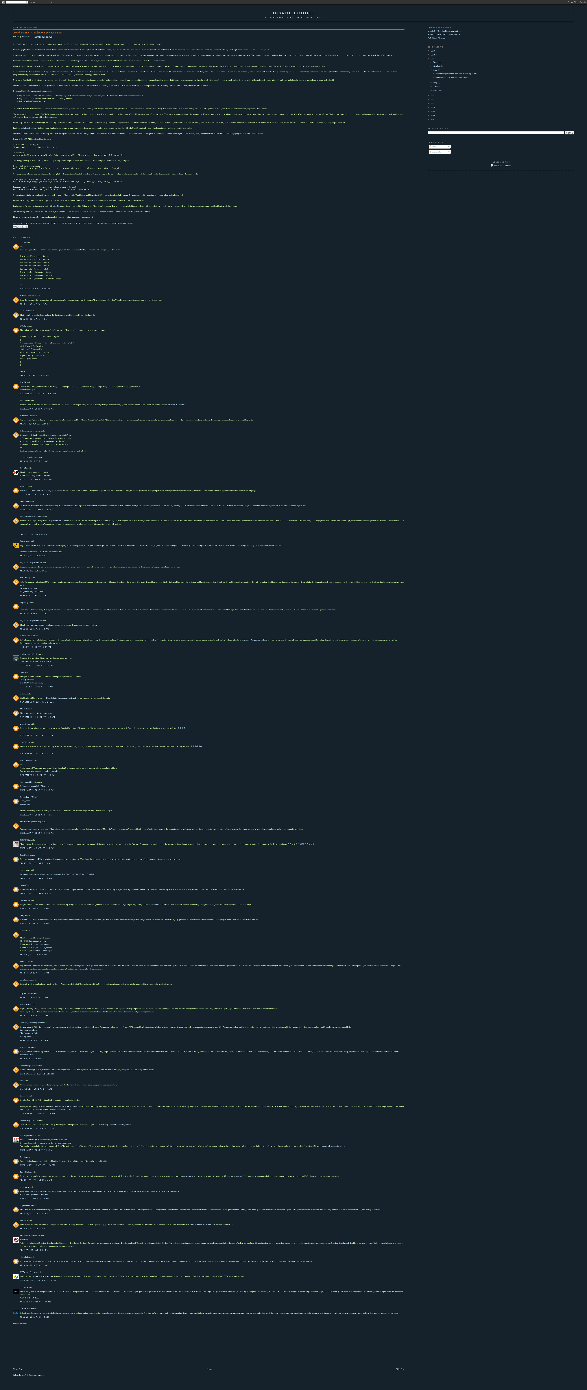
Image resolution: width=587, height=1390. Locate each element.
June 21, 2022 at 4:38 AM (34, 997)
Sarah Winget (25, 577)
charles (23, 930)
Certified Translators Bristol (342, 1242)
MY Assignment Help (29, 1033)
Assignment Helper (155, 1026)
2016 (433, 54)
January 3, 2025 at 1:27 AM (35, 1301)
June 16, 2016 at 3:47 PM (34, 303)
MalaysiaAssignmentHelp (30, 821)
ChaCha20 (17, 44)
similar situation (29, 128)
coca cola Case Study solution (52, 919)
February (437, 90)
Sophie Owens (26, 1205)
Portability (88, 223)
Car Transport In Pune (97, 609)
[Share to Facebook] (23, 226)
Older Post (400, 1369)
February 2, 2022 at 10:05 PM (37, 790)
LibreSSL (57, 205)
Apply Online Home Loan (50, 770)
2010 (433, 107)
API (22, 223)
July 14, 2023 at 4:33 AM (34, 1265)
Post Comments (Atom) (34, 1374)
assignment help (106, 545)
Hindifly (23, 468)
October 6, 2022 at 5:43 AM (36, 1088)
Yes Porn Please (29, 505)
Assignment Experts (28, 781)
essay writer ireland (155, 904)
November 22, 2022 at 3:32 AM (37, 1113)
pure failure (102, 223)
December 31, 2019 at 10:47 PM (38, 393)
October (436, 66)
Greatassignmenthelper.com (31, 1022)
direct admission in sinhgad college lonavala (136, 1011)
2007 (433, 119)
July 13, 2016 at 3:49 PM (34, 319)
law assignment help (58, 434)
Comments (436, 151)
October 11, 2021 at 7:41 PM (36, 665)
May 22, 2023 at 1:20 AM (34, 1228)
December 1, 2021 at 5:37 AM (37, 753)
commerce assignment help (31, 457)
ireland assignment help (30, 1065)
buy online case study (29, 993)
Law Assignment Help (33, 859)
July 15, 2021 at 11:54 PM (34, 628)
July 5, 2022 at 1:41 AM (33, 1058)
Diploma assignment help (30, 450)
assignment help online (57, 520)
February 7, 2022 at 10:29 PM (37, 833)
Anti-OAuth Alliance (436, 37)
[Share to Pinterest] (26, 226)
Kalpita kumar (26, 1047)
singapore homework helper (88, 624)
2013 (433, 95)
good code (67, 223)
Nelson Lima (25, 900)
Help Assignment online (30, 430)
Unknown (24, 1095)
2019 (433, 50)
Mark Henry (25, 501)
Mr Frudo (24, 708)
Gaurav (23, 693)
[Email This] (14, 226)
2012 (433, 99)
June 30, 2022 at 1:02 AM (34, 1040)
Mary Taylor (25, 915)
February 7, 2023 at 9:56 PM (36, 1150)
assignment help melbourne (31, 591)
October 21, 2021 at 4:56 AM (36, 686)
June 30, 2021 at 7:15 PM (34, 613)
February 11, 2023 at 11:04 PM (37, 1165)
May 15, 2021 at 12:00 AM (34, 570)
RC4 (42, 55)
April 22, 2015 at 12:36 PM (35, 288)
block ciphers (57, 49)
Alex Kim (24, 486)
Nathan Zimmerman (28, 295)
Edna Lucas (25, 961)
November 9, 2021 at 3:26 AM (37, 701)
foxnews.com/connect (40, 944)
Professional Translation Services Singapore (38, 490)
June (435, 70)
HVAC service (131, 1261)
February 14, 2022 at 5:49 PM (37, 848)
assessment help (191, 1176)
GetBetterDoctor (27, 1308)
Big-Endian (33, 101)
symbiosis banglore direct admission (88, 968)
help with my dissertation (77, 1209)
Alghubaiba (25, 1257)
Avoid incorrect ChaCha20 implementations (451, 77)
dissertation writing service (120, 1124)
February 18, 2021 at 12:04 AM (37, 509)
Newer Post (17, 1369)
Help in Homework (28, 635)
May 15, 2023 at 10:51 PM (34, 1213)
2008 (433, 115)
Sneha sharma (25, 1004)
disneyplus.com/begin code (41, 947)
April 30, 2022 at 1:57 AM (34, 923)
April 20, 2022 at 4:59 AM (34, 908)
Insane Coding (293, 12)
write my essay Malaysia (47, 829)
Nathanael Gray (26, 415)
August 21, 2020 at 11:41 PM (36, 479)
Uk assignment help (93, 889)
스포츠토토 (25, 801)
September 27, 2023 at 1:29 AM (38, 1280)
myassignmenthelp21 (29, 1135)
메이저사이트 (46, 661)
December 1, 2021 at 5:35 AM (37, 735)
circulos (23, 242)
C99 (25, 139)
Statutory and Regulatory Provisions (35, 475)
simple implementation (99, 133)
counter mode (159, 60)
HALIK (23, 382)
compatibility (54, 223)
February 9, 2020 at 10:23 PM (37, 408)
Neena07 (23, 885)
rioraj (22, 672)
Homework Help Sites (177, 404)
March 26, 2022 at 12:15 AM (36, 878)
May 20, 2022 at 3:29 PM (33, 954)
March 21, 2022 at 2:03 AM (35, 863)
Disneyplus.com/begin (42, 950)
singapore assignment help (31, 562)
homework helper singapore (333, 1146)
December (437, 62)
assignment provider (28, 588)
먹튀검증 (181, 728)
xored (305, 66)
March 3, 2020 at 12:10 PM (35, 423)
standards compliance (121, 223)
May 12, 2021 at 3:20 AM (34, 555)
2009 (433, 111)
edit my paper (25, 1036)
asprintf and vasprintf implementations (444, 34)
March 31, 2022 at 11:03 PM (36, 893)
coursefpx (24, 1287)
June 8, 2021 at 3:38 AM (33, 595)
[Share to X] (20, 226)
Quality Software (27, 679)
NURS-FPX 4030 (32, 1297)
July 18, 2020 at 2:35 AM (34, 461)
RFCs (94, 200)
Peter (22, 1080)
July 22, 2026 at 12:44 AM (34, 1316)
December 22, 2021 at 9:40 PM (37, 775)
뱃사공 (301, 844)
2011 (433, 103)
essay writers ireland (146, 1069)
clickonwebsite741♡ (29, 654)
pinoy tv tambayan (27, 389)
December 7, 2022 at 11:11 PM (37, 1128)
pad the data (83, 60)
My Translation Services (30, 1235)
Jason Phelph (25, 1172)
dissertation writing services (152, 566)
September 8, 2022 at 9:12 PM (37, 1073)
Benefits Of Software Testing (31, 682)
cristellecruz (25, 723)
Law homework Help (28, 1029)
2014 (433, 58)
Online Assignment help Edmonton (34, 786)
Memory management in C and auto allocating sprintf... (455, 73)
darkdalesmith (26, 979)
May (435, 82)
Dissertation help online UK (211, 889)
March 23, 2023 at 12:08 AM (36, 1180)
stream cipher (31, 44)
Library (78, 223)
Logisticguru (25, 602)
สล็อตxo (104, 1161)
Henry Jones (25, 541)
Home (209, 1369)
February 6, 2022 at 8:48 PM (36, 814)
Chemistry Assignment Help (253, 639)
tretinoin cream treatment (215, 1312)
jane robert (24, 1187)
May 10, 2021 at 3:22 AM (34, 534)
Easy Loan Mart (26, 760)
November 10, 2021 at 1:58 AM (37, 717)
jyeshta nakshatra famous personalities (59, 697)
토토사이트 (25, 804)
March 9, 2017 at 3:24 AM (34, 375)
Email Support (94, 1084)
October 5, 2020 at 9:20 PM (36, 494)
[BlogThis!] (17, 226)
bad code (30, 223)
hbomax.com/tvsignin (37, 941)
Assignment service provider (32, 516)
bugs (38, 223)
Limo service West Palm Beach (202, 1224)
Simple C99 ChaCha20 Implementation (444, 30)
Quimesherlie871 (27, 797)
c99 (44, 223)
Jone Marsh (25, 855)
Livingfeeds (25, 713)
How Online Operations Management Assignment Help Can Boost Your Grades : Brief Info (57, 874)
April (435, 86)
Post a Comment (20, 1323)
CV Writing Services (28, 1272)
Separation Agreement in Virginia (34, 1194)
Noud (22, 1156)
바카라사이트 (196, 746)
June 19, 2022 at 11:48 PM (34, 972)
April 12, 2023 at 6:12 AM (34, 1198)
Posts (433, 146)
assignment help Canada (251, 545)
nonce (111, 160)
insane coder (27, 36)
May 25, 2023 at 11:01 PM (34, 1250)
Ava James (24, 1220)
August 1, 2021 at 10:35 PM (35, 647)
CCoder (23, 325)
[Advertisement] (36, 1346)
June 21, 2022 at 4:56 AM (34, 1015)
